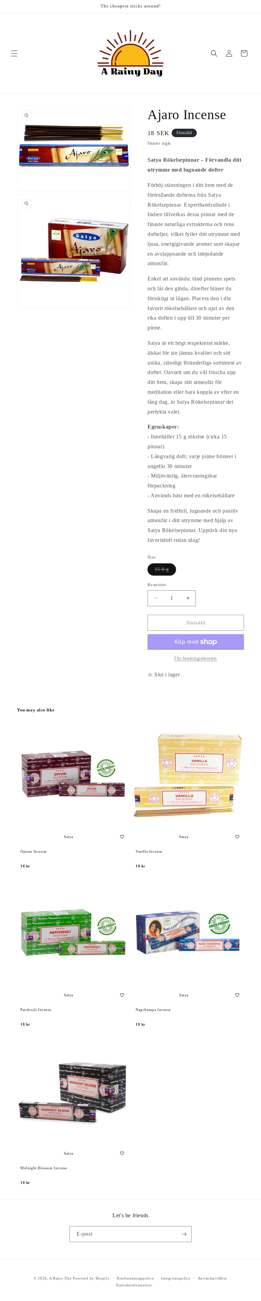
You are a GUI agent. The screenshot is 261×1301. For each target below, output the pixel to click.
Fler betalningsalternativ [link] (195, 658)
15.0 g (165, 571)
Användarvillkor (213, 1278)
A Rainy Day (60, 1278)
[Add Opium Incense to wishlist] (122, 836)
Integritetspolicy (176, 1278)
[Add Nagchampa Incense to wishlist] (237, 995)
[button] (14, 53)
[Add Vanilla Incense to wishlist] (237, 836)
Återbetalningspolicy (135, 1278)
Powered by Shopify (91, 1278)
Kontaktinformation (134, 1285)
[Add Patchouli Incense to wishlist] (122, 995)
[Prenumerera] (183, 1234)
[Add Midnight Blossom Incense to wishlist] (122, 1153)
